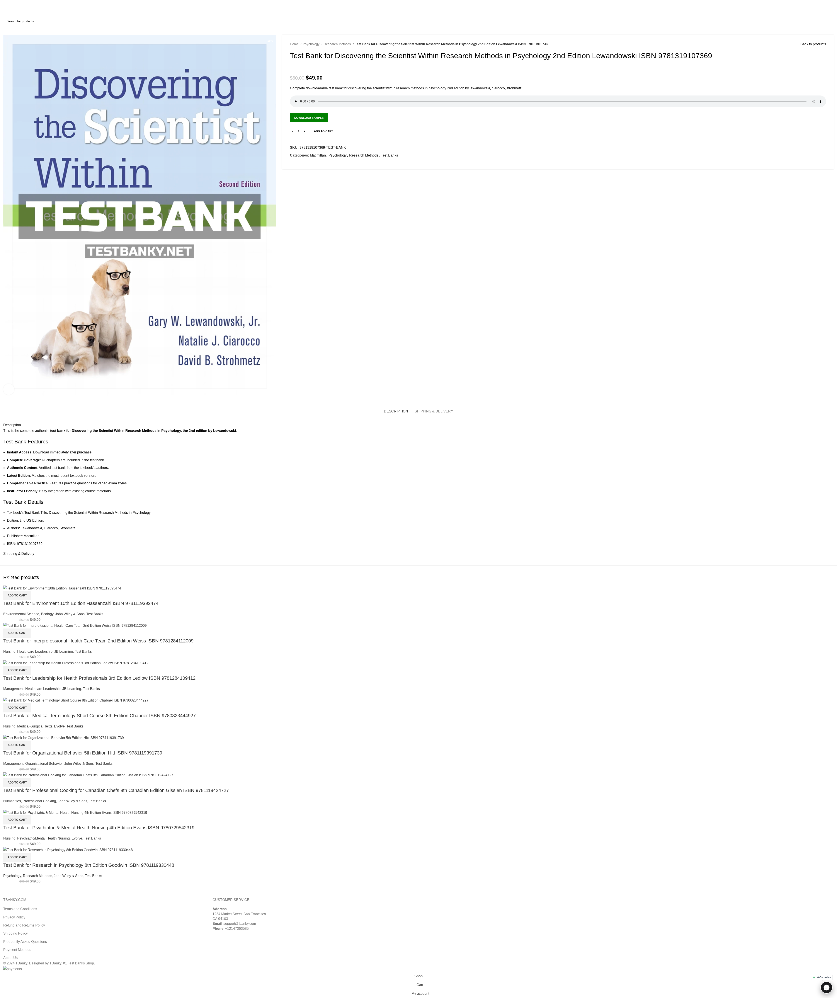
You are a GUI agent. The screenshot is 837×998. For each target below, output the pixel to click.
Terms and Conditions (20, 909)
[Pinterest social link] (826, 3)
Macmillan (318, 155)
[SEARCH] (829, 21)
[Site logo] (19, 10)
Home (294, 44)
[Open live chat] (826, 987)
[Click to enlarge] (8, 389)
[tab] (396, 411)
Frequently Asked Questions (25, 942)
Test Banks (389, 155)
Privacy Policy (14, 917)
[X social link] (821, 3)
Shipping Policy (15, 933)
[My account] (812, 11)
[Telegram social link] (313, 163)
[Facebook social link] (293, 163)
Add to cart (323, 131)
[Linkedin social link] (831, 3)
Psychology (311, 44)
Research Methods (338, 44)
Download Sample (309, 117)
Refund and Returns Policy (24, 925)
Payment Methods (17, 950)
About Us (10, 958)
